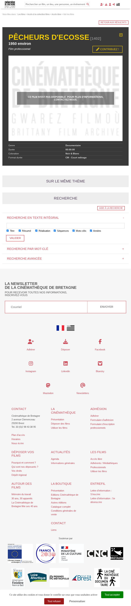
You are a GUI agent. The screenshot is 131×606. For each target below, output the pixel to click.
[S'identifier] (110, 4)
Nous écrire (18, 443)
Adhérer (94, 415)
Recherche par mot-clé (65, 249)
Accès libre (96, 459)
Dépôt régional (19, 475)
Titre (11, 230)
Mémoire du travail (21, 494)
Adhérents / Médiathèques (104, 463)
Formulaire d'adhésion (101, 420)
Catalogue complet (60, 506)
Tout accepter (112, 594)
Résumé (26, 230)
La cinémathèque (63, 410)
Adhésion (98, 409)
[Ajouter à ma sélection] (121, 35)
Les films (98, 452)
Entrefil (97, 483)
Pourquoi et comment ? (24, 462)
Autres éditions (58, 502)
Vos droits (17, 470)
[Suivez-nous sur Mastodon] (48, 386)
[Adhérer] (102, 4)
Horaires (16, 439)
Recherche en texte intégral (65, 217)
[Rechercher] (88, 4)
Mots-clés (80, 230)
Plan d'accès (18, 435)
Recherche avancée (65, 258)
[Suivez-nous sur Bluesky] (100, 364)
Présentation (57, 419)
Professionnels (98, 467)
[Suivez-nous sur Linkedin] (65, 364)
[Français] (60, 328)
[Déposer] (106, 4)
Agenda (55, 459)
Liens (54, 530)
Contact (19, 409)
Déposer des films (60, 423)
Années (97, 230)
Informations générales (63, 463)
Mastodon (48, 393)
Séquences (62, 230)
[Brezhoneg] (118, 4)
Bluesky (100, 371)
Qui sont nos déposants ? (25, 466)
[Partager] (114, 4)
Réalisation (44, 230)
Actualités (60, 452)
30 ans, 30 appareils (22, 498)
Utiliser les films (59, 427)
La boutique (61, 483)
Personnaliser (77, 601)
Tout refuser (54, 601)
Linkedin (65, 371)
